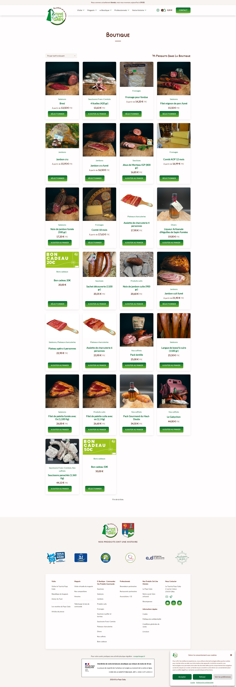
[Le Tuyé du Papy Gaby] (110, 530)
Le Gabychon (174, 416)
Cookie (192, 682)
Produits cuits (136, 281)
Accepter (182, 677)
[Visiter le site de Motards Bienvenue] (105, 558)
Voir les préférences (223, 677)
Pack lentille (136, 354)
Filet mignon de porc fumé (173, 103)
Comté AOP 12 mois (173, 159)
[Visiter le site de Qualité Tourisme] (130, 558)
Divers (174, 225)
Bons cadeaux (62, 272)
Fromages (136, 91)
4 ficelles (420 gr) (99, 103)
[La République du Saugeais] (128, 530)
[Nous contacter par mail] (166, 596)
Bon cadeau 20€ (62, 280)
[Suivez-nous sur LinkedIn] (179, 603)
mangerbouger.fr (139, 656)
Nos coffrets (136, 350)
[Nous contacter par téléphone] (171, 596)
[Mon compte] (158, 10)
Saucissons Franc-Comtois (99, 99)
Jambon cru (62, 159)
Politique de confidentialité (204, 682)
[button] (231, 655)
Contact (183, 10)
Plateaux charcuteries (136, 216)
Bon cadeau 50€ (99, 466)
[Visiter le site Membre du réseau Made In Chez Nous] (56, 558)
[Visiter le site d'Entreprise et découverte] (155, 558)
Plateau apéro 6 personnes (62, 348)
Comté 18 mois (99, 230)
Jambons (62, 152)
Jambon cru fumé (99, 165)
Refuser (202, 677)
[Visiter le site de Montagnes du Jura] (180, 558)
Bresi (62, 103)
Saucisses (137, 160)
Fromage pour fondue (136, 97)
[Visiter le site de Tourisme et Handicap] (80, 557)
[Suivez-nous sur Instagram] (173, 603)
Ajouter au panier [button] (97, 114)
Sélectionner (57, 114)
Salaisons (62, 99)
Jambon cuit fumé (174, 293)
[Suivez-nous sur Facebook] (167, 603)
